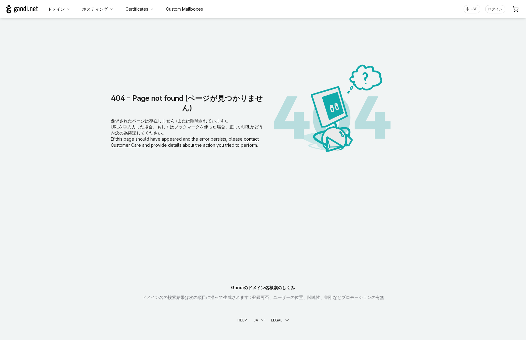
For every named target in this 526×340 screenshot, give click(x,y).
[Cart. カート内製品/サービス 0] (515, 9)
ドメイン (56, 9)
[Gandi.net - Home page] (22, 9)
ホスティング (95, 9)
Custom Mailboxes (184, 9)
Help (242, 320)
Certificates (136, 9)
